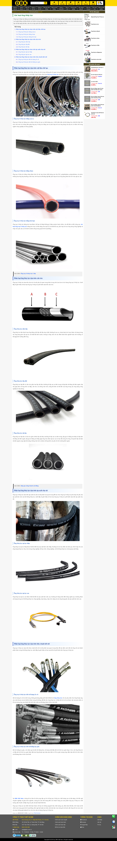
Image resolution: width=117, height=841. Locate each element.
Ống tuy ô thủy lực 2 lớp (28, 273)
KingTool (100, 76)
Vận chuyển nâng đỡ (81, 8)
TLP (99, 69)
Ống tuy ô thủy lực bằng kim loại (27, 37)
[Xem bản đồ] (113, 827)
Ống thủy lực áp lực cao (24, 54)
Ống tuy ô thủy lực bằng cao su (27, 32)
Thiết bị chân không (54, 8)
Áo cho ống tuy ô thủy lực (96, 74)
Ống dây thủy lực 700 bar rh (97, 67)
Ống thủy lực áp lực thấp (25, 52)
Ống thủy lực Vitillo (95, 45)
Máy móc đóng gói (88, 8)
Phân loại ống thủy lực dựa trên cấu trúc (28, 39)
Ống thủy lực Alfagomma (96, 52)
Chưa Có (100, 83)
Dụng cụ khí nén (40, 8)
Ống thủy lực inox (95, 24)
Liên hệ (99, 822)
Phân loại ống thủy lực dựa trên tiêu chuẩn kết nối (31, 57)
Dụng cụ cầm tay (33, 8)
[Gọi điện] (113, 816)
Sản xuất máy (95, 8)
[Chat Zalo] (113, 822)
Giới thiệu (99, 819)
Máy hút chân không (47, 8)
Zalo (83, 827)
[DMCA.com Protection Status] (25, 835)
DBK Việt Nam (19, 798)
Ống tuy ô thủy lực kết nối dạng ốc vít (28, 59)
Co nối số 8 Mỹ (94, 81)
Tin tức (99, 824)
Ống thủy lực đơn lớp (24, 42)
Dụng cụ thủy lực (15, 8)
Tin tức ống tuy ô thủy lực (22, 11)
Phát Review (37, 813)
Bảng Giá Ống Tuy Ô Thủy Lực (97, 16)
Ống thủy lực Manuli (95, 31)
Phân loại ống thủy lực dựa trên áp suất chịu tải (30, 49)
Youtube (83, 822)
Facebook (84, 819)
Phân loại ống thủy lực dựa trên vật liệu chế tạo (30, 29)
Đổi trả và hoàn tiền (60, 827)
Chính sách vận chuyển (61, 819)
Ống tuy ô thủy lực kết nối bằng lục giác (29, 62)
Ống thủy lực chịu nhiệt (96, 59)
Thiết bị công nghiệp (101, 8)
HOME (14, 11)
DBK (99, 91)
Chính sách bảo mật (60, 824)
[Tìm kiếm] (45, 3)
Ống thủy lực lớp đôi (24, 44)
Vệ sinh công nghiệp (73, 8)
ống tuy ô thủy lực (53, 74)
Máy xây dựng (27, 8)
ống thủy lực (58, 698)
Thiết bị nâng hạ (21, 8)
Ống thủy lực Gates (95, 38)
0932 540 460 (26, 827)
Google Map (84, 824)
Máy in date (67, 8)
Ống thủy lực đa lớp (23, 47)
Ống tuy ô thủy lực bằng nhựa (26, 34)
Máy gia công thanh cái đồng (30, 486)
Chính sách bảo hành (60, 822)
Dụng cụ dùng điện (61, 8)
